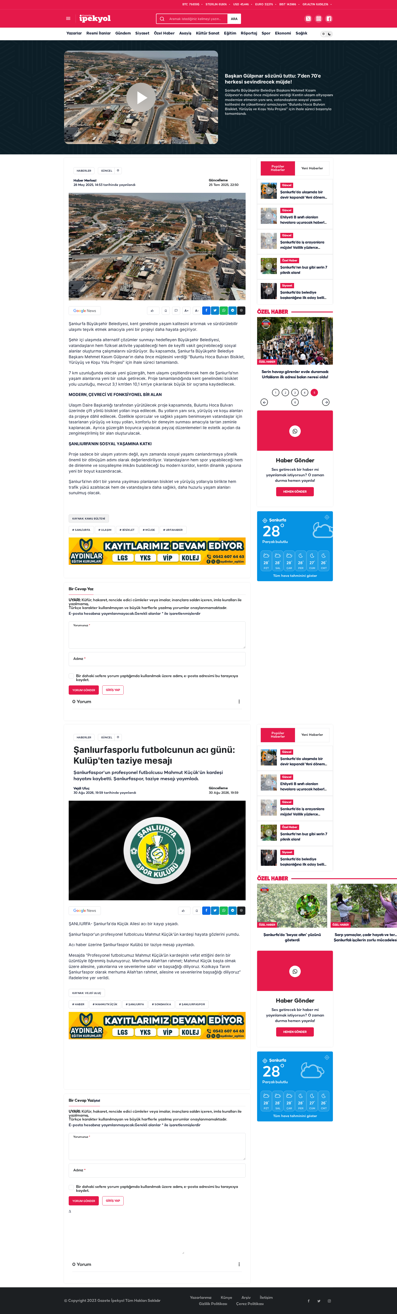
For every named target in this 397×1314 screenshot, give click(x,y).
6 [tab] (295, 402)
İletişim (266, 1298)
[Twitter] (319, 1301)
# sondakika (161, 1004)
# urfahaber (173, 530)
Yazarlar (74, 33)
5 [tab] (314, 392)
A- (197, 310)
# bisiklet (127, 530)
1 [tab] (275, 392)
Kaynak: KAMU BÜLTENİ (88, 518)
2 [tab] (285, 392)
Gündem (123, 33)
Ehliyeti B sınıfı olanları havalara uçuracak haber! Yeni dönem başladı (302, 223)
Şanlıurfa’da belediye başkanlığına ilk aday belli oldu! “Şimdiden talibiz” (302, 298)
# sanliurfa (81, 530)
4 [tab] (305, 392)
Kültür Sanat (207, 33)
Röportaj (249, 33)
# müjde (149, 530)
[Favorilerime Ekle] (166, 311)
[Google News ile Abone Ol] (85, 310)
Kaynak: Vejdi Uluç (86, 993)
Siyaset (142, 33)
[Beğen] (153, 311)
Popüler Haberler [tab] (278, 168)
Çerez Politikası (250, 1304)
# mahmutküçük (105, 1004)
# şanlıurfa (135, 1004)
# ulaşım (105, 530)
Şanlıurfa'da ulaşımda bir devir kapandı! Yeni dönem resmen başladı (302, 198)
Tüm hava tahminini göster (295, 576)
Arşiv (246, 1298)
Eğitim (230, 33)
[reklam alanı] (157, 551)
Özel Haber (164, 33)
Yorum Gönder (83, 690)
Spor (266, 33)
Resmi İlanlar (98, 33)
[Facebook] (308, 1301)
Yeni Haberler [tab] (312, 168)
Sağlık (301, 33)
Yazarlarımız (201, 1298)
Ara (234, 19)
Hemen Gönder (295, 491)
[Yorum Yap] (176, 311)
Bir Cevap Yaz (81, 589)
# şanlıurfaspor (192, 1004)
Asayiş (185, 33)
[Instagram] (329, 1301)
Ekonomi (283, 33)
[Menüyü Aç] (68, 19)
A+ (186, 310)
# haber (78, 1004)
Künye (226, 1298)
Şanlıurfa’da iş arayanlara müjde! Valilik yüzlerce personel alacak (302, 248)
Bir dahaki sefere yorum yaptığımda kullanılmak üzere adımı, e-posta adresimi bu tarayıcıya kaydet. (157, 678)
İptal (97, 1100)
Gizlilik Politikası (213, 1304)
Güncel (286, 185)
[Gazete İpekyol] (95, 18)
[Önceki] (264, 402)
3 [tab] (295, 392)
